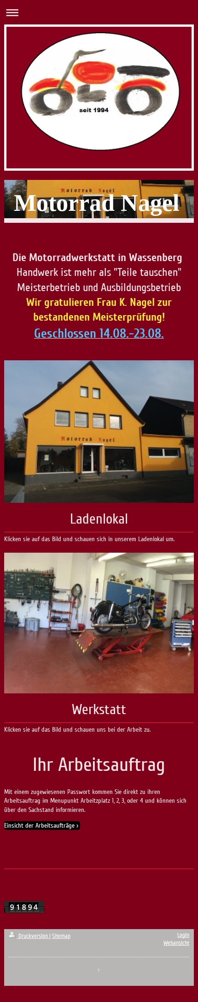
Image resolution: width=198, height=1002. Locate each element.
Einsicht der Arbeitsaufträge (39, 825)
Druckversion (33, 936)
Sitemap (61, 936)
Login (183, 935)
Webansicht (176, 943)
